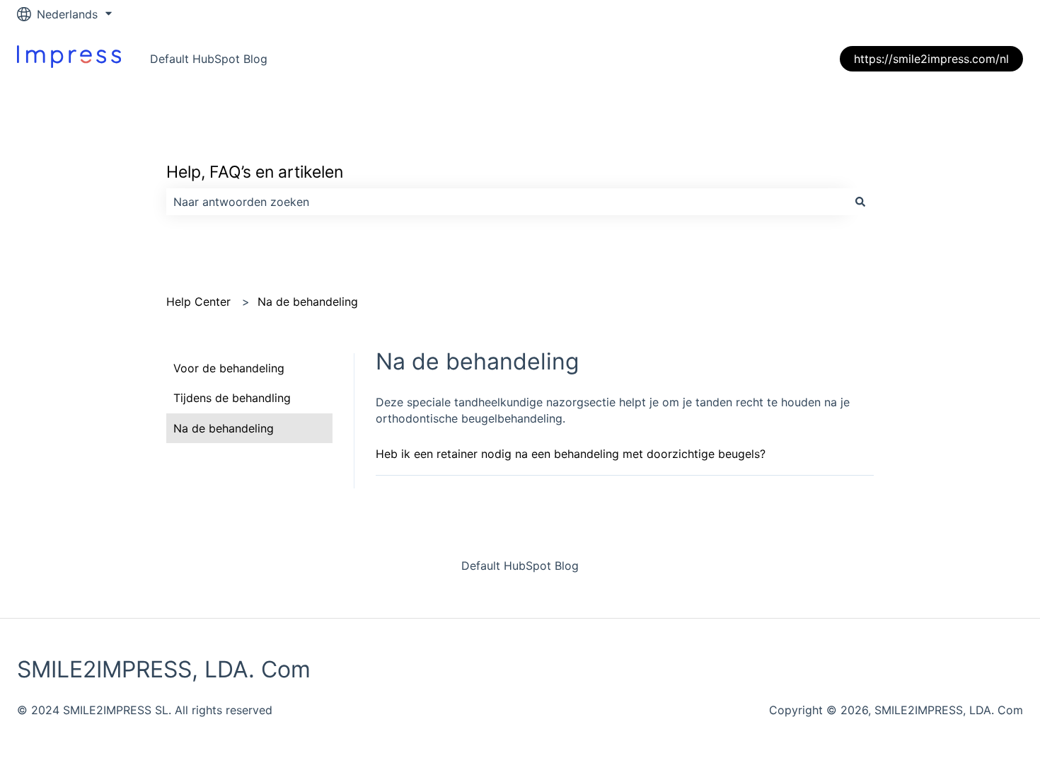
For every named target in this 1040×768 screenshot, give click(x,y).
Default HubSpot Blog (208, 59)
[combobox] (506, 201)
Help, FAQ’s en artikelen (254, 172)
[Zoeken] (860, 201)
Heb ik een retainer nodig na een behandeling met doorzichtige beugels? (570, 454)
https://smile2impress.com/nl (931, 59)
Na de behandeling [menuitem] (223, 428)
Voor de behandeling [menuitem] (228, 368)
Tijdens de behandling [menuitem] (232, 398)
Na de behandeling (308, 301)
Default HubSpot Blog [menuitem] (520, 565)
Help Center (198, 301)
